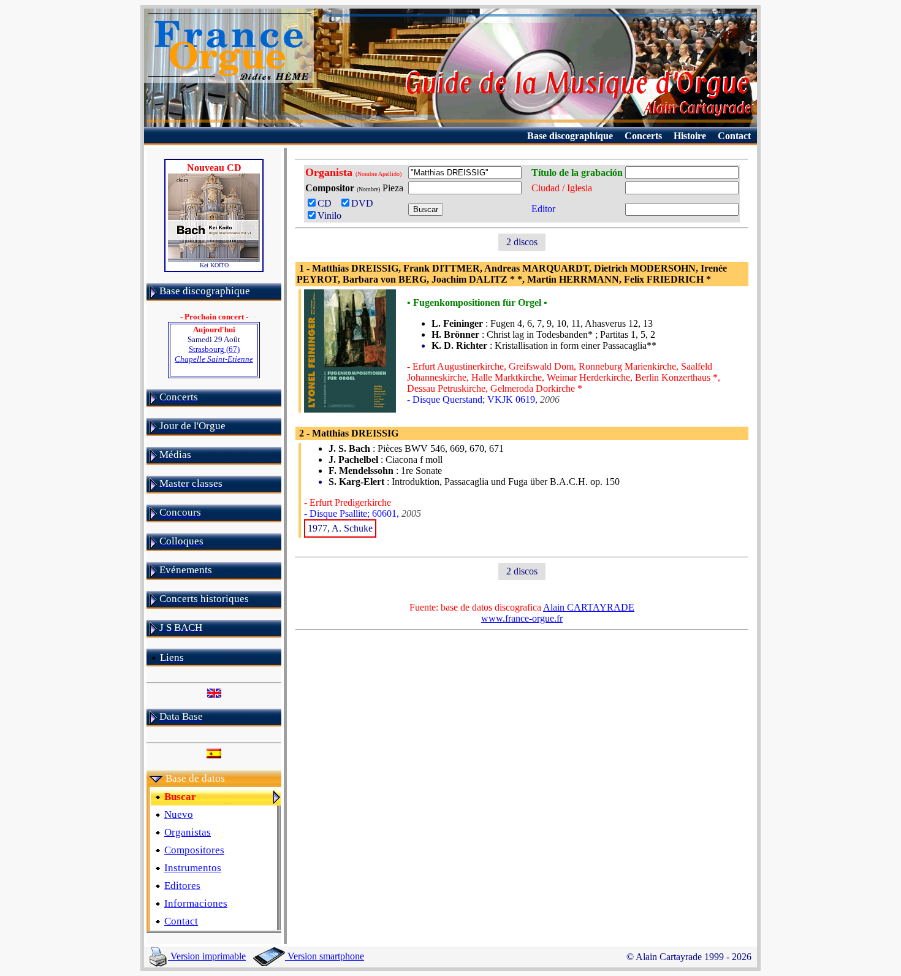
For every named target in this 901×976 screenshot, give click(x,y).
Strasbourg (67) (214, 354)
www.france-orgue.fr (522, 618)
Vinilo (329, 215)
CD (326, 203)
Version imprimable (207, 956)
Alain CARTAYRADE (588, 607)
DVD (364, 203)
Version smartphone (324, 956)
